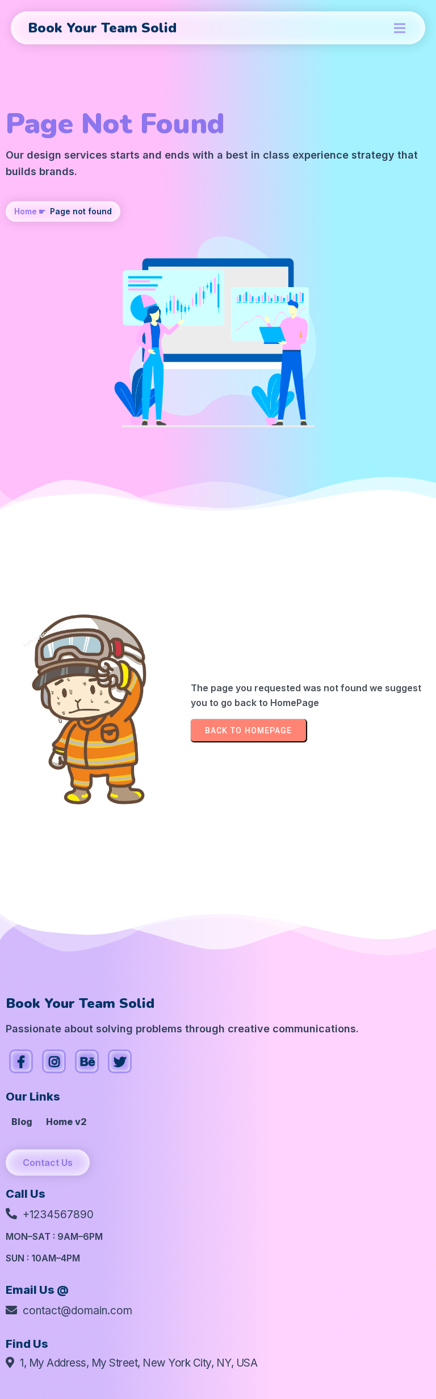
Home (25, 211)
